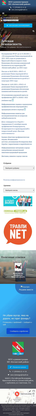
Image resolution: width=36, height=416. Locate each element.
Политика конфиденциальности (14, 180)
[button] (3, 13)
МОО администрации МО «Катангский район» (18, 360)
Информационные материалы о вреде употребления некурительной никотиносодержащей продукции (16, 150)
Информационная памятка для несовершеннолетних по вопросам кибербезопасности (14, 115)
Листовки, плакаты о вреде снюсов (14, 156)
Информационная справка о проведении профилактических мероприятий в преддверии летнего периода (17, 107)
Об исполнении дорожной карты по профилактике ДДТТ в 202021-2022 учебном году (15, 97)
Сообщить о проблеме (19, 331)
